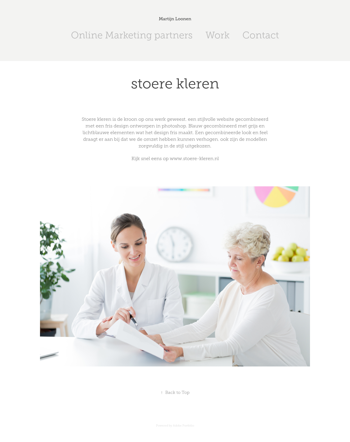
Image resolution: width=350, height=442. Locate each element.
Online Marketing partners (132, 35)
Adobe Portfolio (183, 425)
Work (217, 35)
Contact (260, 35)
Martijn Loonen (175, 18)
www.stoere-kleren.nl (194, 158)
